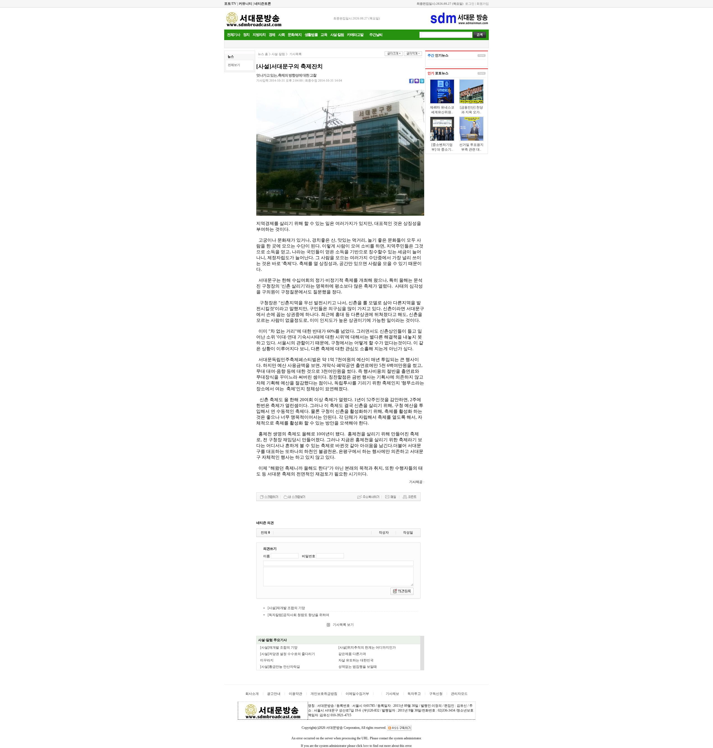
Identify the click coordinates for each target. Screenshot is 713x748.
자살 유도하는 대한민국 (355, 660)
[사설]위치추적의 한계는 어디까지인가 (367, 647)
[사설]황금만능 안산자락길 (280, 667)
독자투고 (414, 694)
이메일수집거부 (357, 694)
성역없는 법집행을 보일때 (357, 667)
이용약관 (295, 694)
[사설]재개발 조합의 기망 (286, 608)
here (366, 746)
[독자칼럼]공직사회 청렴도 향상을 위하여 (298, 615)
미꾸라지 (267, 660)
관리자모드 (459, 694)
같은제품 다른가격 (352, 654)
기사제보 (392, 694)
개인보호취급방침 (324, 694)
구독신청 (436, 694)
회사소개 (252, 694)
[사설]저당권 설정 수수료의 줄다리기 (287, 654)
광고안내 (273, 694)
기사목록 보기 (343, 625)
